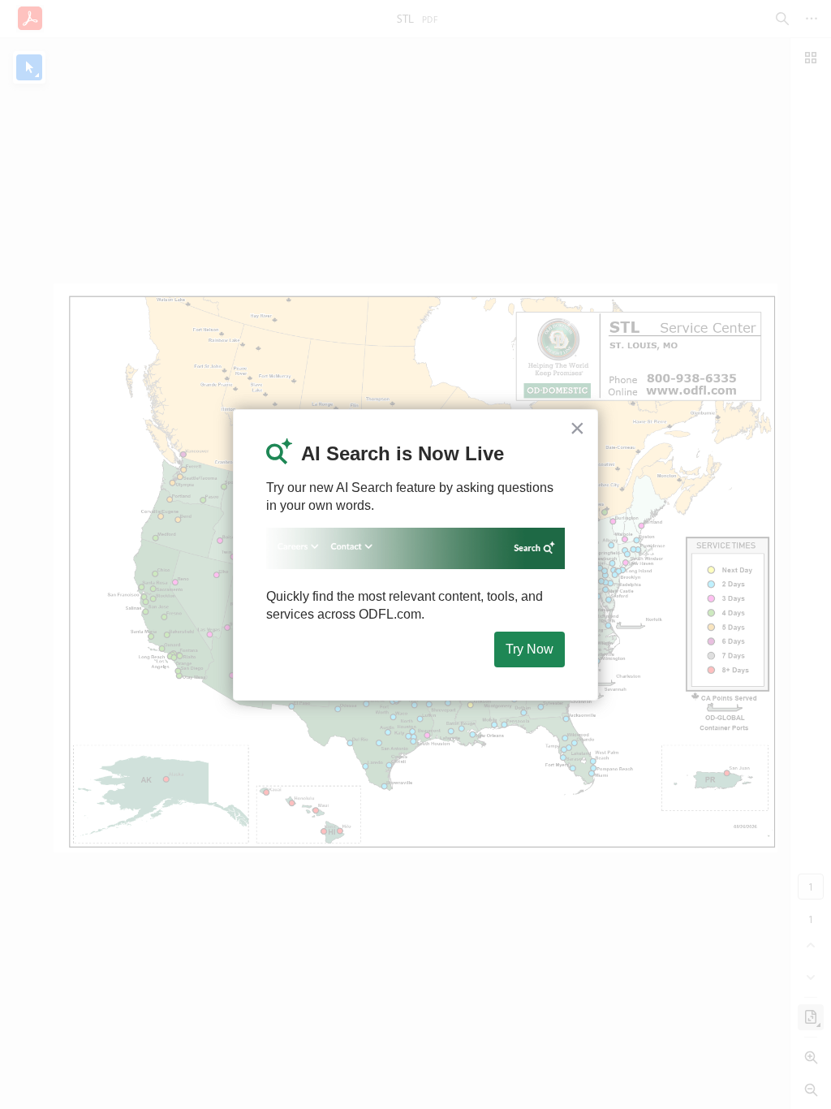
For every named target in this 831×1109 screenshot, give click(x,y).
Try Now (529, 649)
